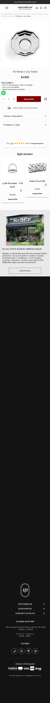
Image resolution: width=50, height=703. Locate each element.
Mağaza (11, 14)
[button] (25, 116)
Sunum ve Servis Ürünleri (29, 14)
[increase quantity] (14, 99)
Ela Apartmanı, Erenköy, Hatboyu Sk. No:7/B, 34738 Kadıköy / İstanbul (25, 628)
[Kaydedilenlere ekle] (45, 99)
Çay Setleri (10, 16)
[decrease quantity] (4, 99)
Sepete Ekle (29, 99)
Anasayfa (4, 14)
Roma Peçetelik (37, 181)
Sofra (17, 14)
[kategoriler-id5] (6, 7)
